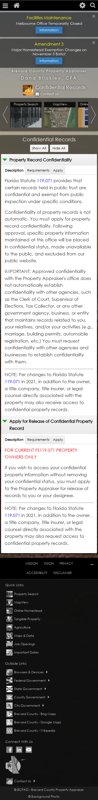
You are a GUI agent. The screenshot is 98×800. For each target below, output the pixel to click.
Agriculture (22, 627)
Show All (40, 148)
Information (49, 30)
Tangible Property (27, 619)
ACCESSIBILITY (37, 573)
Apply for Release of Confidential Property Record (51, 424)
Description (14, 170)
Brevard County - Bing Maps (35, 714)
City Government (27, 705)
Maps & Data (24, 635)
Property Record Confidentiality (40, 159)
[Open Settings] (82, 5)
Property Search (26, 594)
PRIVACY (66, 563)
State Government (28, 689)
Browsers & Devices (29, 672)
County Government (29, 697)
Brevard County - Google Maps (37, 722)
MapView (21, 602)
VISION (49, 563)
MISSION (31, 563)
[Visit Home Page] (17, 5)
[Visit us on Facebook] (9, 750)
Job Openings (24, 644)
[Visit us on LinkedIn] (19, 750)
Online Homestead (28, 610)
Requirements (38, 170)
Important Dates (26, 652)
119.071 (44, 180)
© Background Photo (44, 796)
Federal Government (30, 680)
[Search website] (93, 5)
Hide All (60, 148)
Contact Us (49, 94)
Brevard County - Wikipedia (34, 730)
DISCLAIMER (62, 573)
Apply (58, 170)
